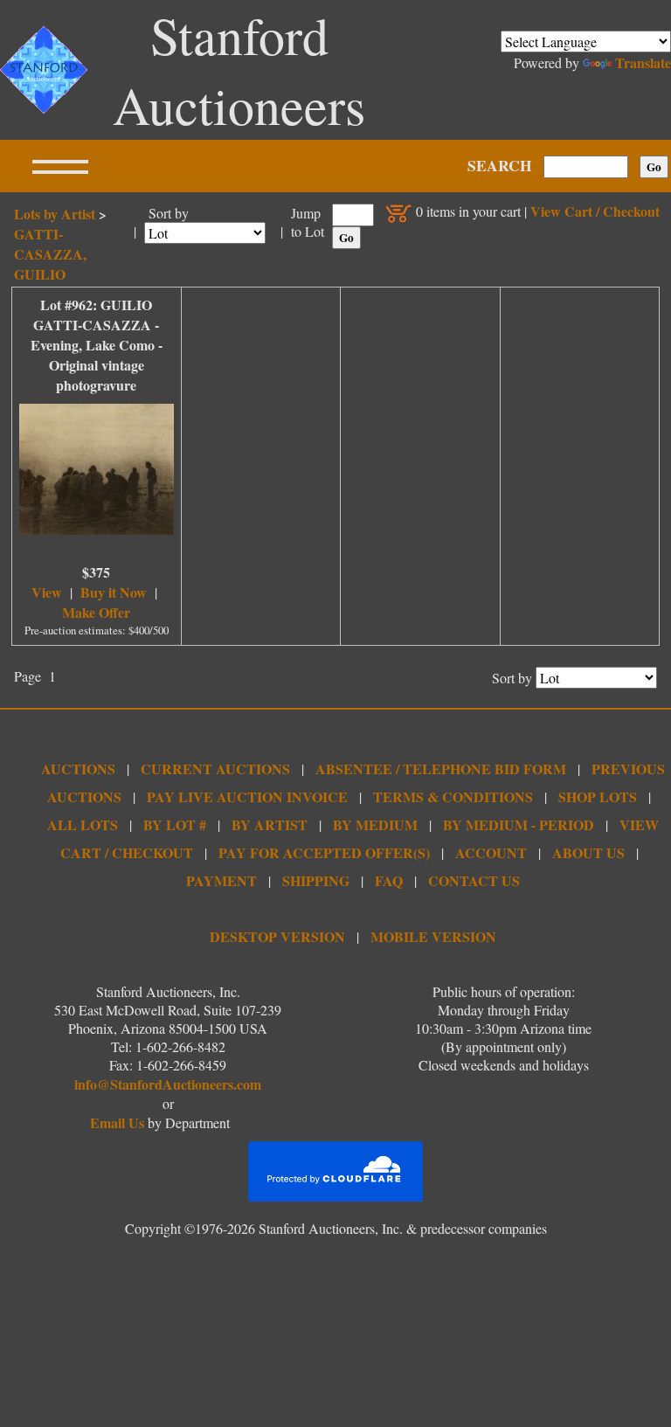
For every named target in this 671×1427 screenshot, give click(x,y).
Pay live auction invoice (247, 796)
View (46, 592)
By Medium (375, 824)
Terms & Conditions (453, 796)
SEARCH (499, 165)
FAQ (389, 880)
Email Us (117, 1122)
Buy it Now (113, 592)
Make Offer (96, 612)
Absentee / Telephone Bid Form (440, 769)
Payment (221, 880)
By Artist (270, 824)
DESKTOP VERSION (277, 936)
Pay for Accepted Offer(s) (324, 852)
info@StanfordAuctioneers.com (167, 1084)
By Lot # (174, 824)
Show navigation (60, 166)
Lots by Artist (54, 214)
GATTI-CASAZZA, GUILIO (50, 254)
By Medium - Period (518, 824)
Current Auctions (215, 769)
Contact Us (474, 880)
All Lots (82, 824)
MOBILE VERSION (433, 936)
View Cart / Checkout (595, 211)
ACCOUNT (491, 852)
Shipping (315, 880)
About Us (588, 852)
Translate (643, 62)
